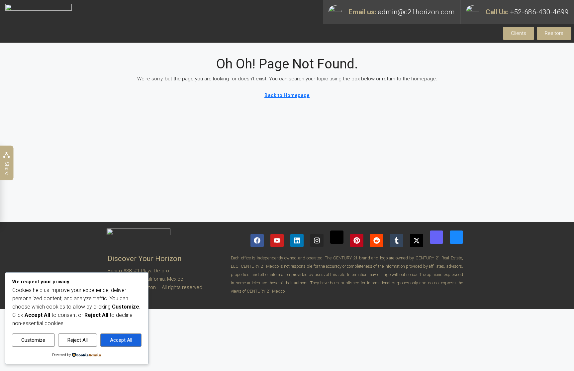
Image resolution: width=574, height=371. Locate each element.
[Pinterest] (356, 240)
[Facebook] (257, 240)
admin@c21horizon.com (416, 12)
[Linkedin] (297, 240)
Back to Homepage (287, 95)
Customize (33, 340)
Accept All (121, 340)
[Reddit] (376, 240)
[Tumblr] (396, 240)
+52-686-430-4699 (539, 12)
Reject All (77, 340)
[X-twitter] (416, 240)
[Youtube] (277, 240)
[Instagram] (317, 240)
